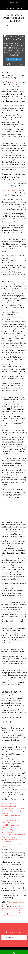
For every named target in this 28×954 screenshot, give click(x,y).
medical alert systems (14, 190)
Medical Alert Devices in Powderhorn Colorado (9, 805)
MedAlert (14, 2)
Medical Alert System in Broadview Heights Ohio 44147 (13, 835)
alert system (14, 82)
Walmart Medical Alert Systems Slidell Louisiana (11, 914)
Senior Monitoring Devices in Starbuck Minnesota (11, 826)
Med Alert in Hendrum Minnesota (13, 808)
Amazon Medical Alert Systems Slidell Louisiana (13, 908)
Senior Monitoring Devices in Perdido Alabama (11, 817)
